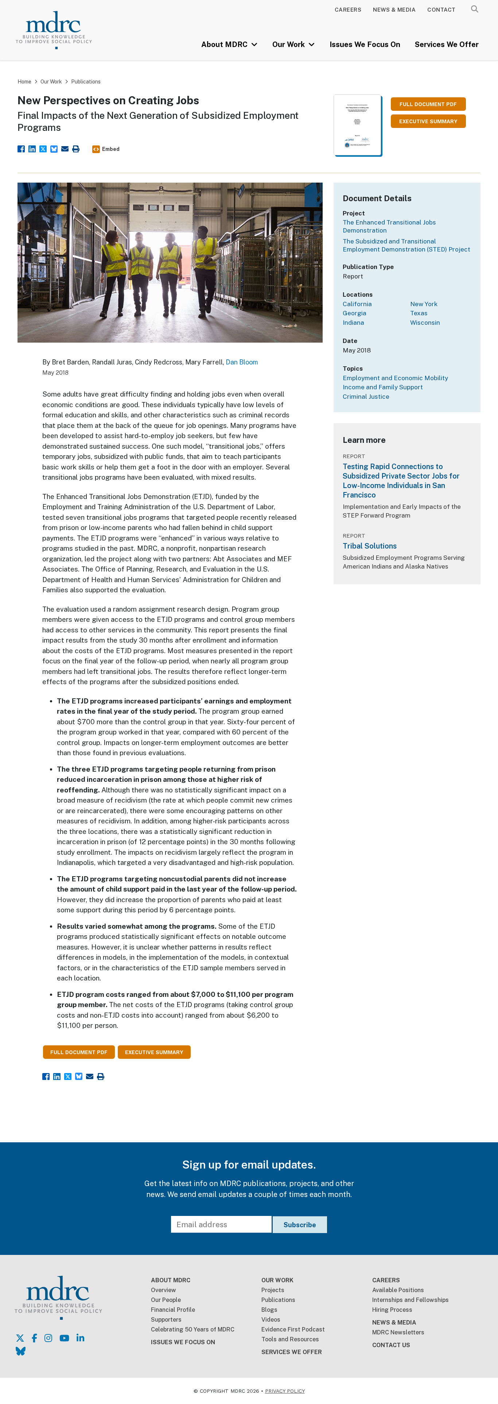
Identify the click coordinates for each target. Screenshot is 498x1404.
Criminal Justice (366, 396)
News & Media (394, 10)
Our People (166, 1299)
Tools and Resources (290, 1339)
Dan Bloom (242, 362)
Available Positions (398, 1290)
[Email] (65, 148)
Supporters (166, 1319)
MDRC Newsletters (398, 1332)
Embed (111, 149)
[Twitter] (43, 148)
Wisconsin (425, 322)
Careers (348, 10)
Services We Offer (447, 44)
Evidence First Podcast (293, 1329)
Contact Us (391, 1345)
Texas (419, 313)
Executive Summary (428, 121)
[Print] (75, 148)
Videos (270, 1319)
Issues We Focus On (365, 44)
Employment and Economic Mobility (395, 378)
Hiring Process (392, 1309)
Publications (86, 82)
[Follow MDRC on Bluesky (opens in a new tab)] (21, 1351)
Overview (163, 1290)
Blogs (269, 1309)
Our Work (289, 44)
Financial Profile (173, 1309)
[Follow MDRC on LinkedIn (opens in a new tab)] (80, 1338)
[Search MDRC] (475, 9)
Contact (441, 10)
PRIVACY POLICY (285, 1391)
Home (24, 82)
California (357, 304)
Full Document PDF (428, 104)
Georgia (354, 313)
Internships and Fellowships (410, 1299)
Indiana (353, 322)
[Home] (63, 30)
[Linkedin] (32, 148)
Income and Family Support (383, 387)
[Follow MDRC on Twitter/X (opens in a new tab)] (20, 1338)
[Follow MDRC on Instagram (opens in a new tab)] (48, 1338)
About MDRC (225, 44)
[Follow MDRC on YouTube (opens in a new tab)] (64, 1338)
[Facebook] (21, 148)
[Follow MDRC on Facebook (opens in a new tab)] (34, 1338)
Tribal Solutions (370, 546)
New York (423, 304)
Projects (272, 1290)
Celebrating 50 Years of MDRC (192, 1329)
